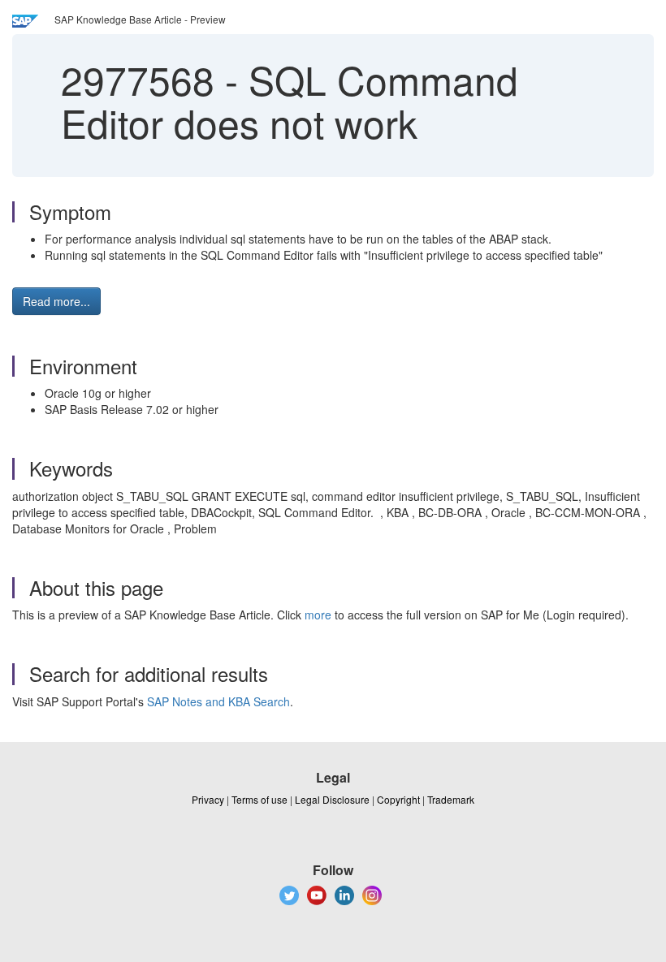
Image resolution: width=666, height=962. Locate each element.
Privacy (208, 799)
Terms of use (259, 799)
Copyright (398, 799)
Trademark (450, 799)
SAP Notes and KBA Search (218, 701)
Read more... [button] (56, 301)
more (318, 614)
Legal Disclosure (332, 799)
